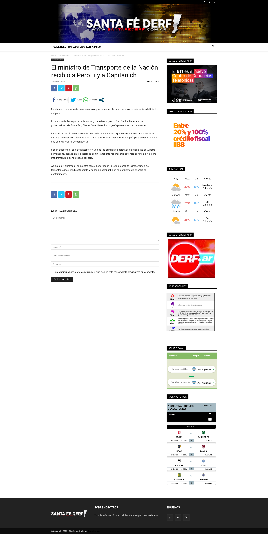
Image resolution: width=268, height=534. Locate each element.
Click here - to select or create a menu (77, 46)
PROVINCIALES (65, 55)
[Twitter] (214, 2)
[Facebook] (204, 2)
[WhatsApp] (76, 88)
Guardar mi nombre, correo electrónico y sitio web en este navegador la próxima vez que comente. (104, 272)
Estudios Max (94, 531)
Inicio (53, 55)
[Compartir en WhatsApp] (90, 100)
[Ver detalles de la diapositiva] (191, 258)
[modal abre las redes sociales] (101, 100)
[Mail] (209, 2)
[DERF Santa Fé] (134, 23)
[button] (213, 47)
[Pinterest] (68, 88)
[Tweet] (76, 100)
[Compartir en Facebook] (58, 100)
